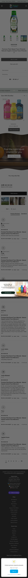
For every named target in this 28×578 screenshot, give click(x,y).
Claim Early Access (8, 292)
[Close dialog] (27, 282)
